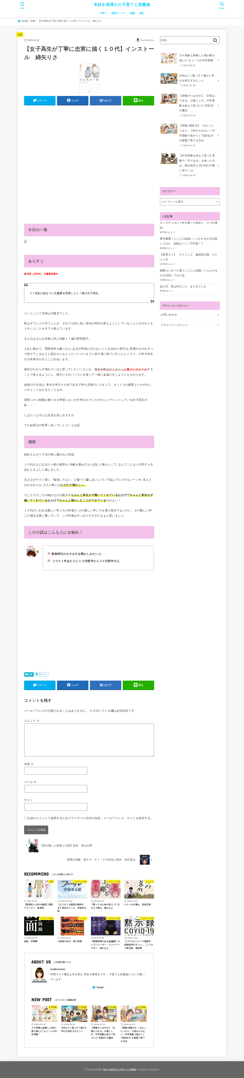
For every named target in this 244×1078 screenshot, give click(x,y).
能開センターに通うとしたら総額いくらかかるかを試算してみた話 (189, 273)
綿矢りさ (42, 674)
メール (30, 782)
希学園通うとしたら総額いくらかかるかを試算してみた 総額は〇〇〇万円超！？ (189, 241)
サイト (28, 800)
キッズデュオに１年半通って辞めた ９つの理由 (189, 225)
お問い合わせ (169, 314)
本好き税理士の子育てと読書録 (122, 4)
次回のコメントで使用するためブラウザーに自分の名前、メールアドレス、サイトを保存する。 (90, 818)
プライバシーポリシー (174, 325)
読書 (132, 13)
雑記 (142, 13)
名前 (29, 763)
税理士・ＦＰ (118, 13)
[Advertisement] (89, 133)
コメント (31, 720)
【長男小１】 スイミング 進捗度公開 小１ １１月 (190, 257)
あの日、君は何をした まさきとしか (183, 286)
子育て (103, 13)
